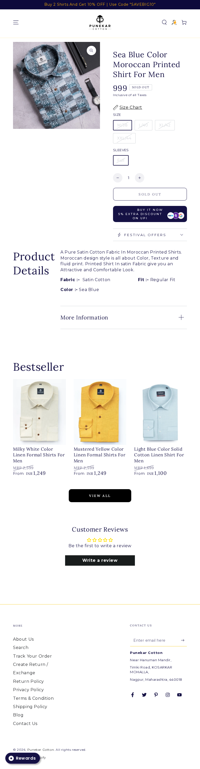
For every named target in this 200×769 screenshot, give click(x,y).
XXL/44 (124, 138)
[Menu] (16, 22)
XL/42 (165, 125)
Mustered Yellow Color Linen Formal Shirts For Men (100, 455)
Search (21, 647)
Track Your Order (32, 656)
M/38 (122, 125)
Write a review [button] (99, 560)
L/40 (143, 125)
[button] (164, 22)
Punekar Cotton (40, 750)
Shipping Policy (30, 706)
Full (120, 160)
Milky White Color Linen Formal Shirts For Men (39, 455)
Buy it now (140, 214)
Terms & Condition (33, 698)
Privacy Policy (28, 689)
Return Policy (28, 681)
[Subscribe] (184, 640)
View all (100, 496)
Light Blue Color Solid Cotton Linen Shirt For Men (159, 455)
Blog (18, 715)
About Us (23, 639)
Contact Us (25, 723)
